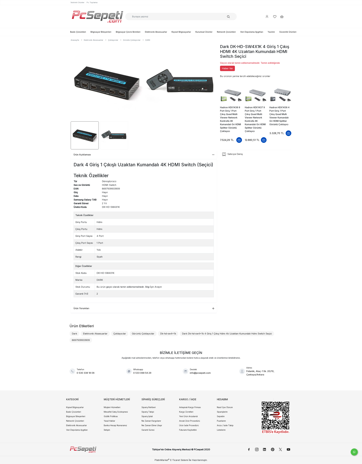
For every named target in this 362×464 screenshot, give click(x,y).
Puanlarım (221, 421)
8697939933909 (81, 340)
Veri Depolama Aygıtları (251, 32)
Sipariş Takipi (148, 412)
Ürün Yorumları (81, 308)
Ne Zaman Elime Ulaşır (152, 425)
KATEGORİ (72, 399)
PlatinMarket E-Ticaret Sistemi (171, 460)
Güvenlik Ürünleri (287, 32)
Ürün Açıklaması (82, 154)
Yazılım (271, 32)
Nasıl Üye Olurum (225, 407)
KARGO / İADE (187, 399)
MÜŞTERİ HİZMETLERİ (117, 399)
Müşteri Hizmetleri (112, 407)
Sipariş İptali (147, 416)
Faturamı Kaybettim (188, 430)
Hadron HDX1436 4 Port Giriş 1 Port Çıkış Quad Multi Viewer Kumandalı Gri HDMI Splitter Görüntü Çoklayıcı (279, 116)
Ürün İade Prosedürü (189, 425)
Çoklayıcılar (119, 333)
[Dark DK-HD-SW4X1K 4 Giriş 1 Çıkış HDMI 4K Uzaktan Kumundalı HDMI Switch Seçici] (107, 82)
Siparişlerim (222, 412)
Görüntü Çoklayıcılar (143, 333)
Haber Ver (227, 68)
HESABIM (222, 399)
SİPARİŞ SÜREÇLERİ (153, 399)
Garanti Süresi (148, 430)
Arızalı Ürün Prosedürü (189, 421)
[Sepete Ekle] (239, 140)
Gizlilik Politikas (111, 416)
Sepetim (221, 416)
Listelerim (221, 430)
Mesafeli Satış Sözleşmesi (116, 412)
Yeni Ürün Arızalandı (188, 416)
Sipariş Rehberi (149, 407)
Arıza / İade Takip (225, 425)
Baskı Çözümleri (78, 32)
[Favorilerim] (274, 16)
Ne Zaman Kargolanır (151, 421)
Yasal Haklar (109, 421)
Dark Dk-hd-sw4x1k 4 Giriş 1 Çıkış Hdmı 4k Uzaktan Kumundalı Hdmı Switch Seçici (227, 333)
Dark (74, 333)
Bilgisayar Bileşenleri (100, 32)
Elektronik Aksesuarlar (156, 32)
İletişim (107, 430)
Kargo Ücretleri (186, 412)
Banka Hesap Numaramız (115, 425)
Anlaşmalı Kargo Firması (190, 407)
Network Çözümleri (226, 32)
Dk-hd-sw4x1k (168, 333)
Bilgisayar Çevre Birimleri (128, 32)
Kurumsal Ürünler (203, 32)
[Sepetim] (280, 16)
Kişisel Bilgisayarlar (181, 32)
